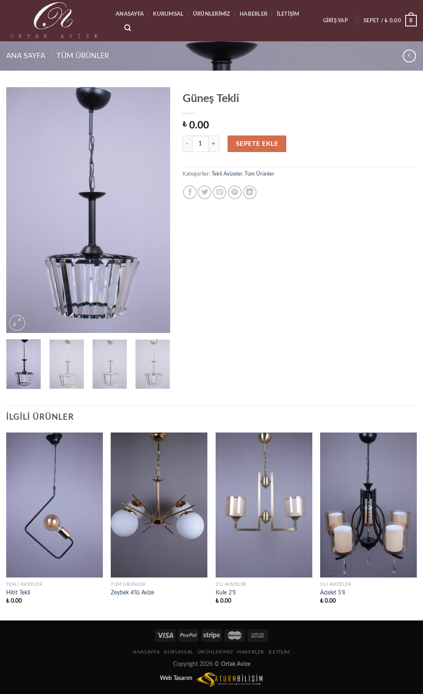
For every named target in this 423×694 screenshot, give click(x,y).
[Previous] (19, 210)
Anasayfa (130, 14)
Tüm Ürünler (83, 56)
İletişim (288, 14)
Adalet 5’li (332, 592)
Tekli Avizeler (227, 173)
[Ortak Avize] (54, 20)
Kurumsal (168, 14)
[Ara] (127, 28)
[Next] (156, 210)
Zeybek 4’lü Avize (132, 592)
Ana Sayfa (25, 56)
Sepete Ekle (257, 143)
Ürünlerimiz (212, 14)
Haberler (253, 14)
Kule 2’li (225, 592)
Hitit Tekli (18, 592)
